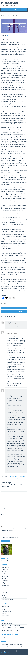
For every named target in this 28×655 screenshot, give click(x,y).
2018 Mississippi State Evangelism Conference (13, 627)
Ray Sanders (5, 582)
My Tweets (3, 637)
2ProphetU (5, 592)
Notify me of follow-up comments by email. (13, 534)
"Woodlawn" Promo (7, 623)
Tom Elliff (4, 613)
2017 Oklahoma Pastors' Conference (11, 625)
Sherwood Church (6, 611)
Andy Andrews (5, 567)
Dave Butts (4, 571)
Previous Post (6, 308)
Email (3, 515)
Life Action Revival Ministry (8, 594)
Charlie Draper (5, 606)
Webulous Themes (5, 652)
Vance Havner (5, 585)
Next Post (22, 311)
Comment (4, 490)
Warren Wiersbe (6, 617)
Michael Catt (9, 3)
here (8, 35)
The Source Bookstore (7, 599)
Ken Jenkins (5, 580)
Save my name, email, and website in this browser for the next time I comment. (14, 529)
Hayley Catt (5, 576)
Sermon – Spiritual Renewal (9, 629)
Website (3, 521)
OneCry (4, 596)
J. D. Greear (5, 578)
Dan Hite (9, 322)
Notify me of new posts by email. (10, 537)
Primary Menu (14, 9)
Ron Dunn (4, 583)
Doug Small (5, 573)
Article (4, 303)
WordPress (13, 651)
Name (3, 508)
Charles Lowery (6, 569)
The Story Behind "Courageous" (10, 631)
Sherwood (4, 597)
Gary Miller (4, 574)
